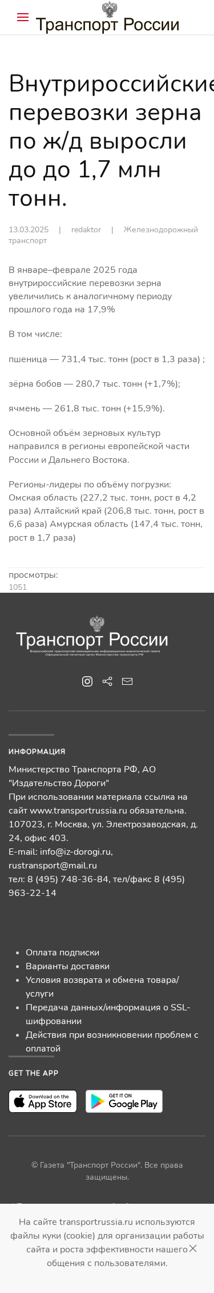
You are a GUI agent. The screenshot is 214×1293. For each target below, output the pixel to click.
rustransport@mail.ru (53, 865)
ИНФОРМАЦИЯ (37, 751)
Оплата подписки (62, 952)
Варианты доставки (68, 966)
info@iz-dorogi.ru (75, 852)
